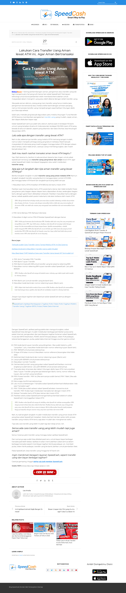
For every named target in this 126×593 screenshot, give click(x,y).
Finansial (55, 24)
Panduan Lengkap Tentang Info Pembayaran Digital (51, 32)
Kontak (22, 587)
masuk (21, 555)
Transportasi (79, 24)
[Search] (115, 2)
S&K (26, 587)
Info (45, 24)
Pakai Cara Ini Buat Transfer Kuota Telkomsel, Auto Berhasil (65, 543)
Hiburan (66, 24)
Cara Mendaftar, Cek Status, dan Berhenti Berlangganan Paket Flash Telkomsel (21, 536)
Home (15, 32)
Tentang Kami (33, 587)
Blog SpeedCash (14, 587)
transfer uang (50, 117)
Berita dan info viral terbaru (27, 32)
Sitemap (40, 587)
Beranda (36, 24)
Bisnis (91, 24)
